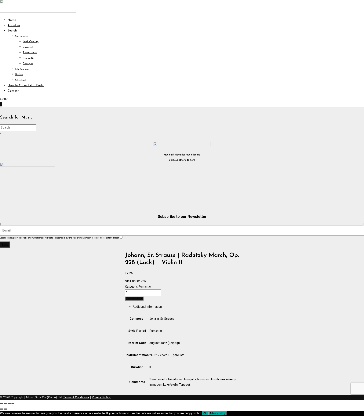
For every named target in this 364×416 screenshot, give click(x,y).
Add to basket (134, 298)
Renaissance (30, 52)
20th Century (30, 41)
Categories (21, 36)
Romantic (28, 58)
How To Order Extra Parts (26, 85)
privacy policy (12, 238)
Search (12, 30)
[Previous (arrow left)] (1, 409)
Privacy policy (217, 413)
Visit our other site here (182, 160)
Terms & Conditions (76, 397)
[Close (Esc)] (12, 403)
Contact (13, 90)
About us (14, 25)
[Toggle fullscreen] (5, 403)
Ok (205, 413)
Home (12, 20)
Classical (28, 47)
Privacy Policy (101, 397)
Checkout (20, 80)
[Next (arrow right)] (5, 409)
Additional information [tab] (147, 306)
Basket (19, 74)
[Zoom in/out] (1, 403)
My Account (22, 69)
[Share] (9, 403)
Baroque (28, 63)
